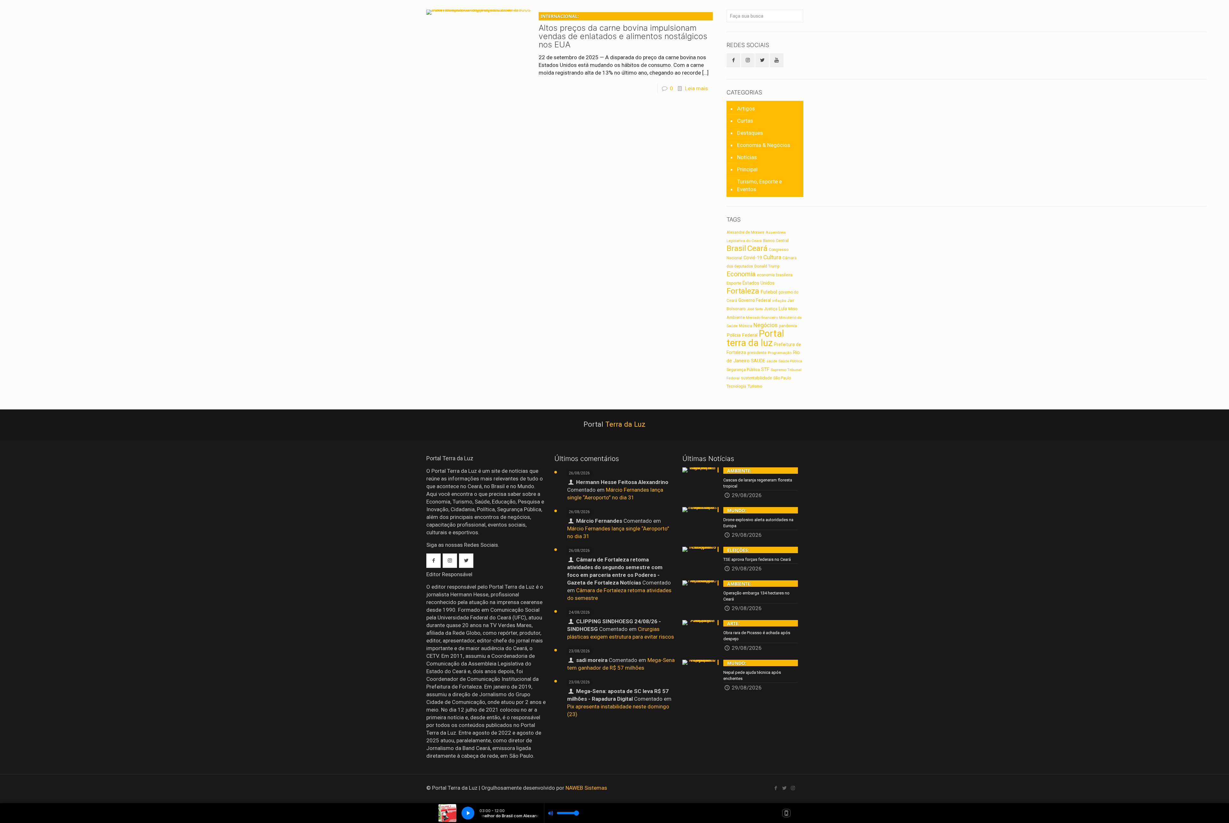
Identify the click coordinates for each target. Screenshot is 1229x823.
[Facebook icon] (775, 788)
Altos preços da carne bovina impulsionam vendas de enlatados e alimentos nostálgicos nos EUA (623, 31)
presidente (757, 353)
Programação (779, 353)
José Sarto (755, 309)
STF (765, 369)
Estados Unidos (759, 283)
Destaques (750, 133)
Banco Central (776, 240)
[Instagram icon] (793, 788)
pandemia (788, 326)
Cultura (772, 257)
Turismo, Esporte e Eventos (759, 185)
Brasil (736, 248)
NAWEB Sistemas (586, 788)
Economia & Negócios (763, 145)
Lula (783, 308)
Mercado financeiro (762, 317)
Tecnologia (736, 386)
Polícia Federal (742, 335)
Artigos (746, 108)
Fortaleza (743, 290)
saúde (772, 361)
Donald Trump (767, 266)
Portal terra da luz (755, 338)
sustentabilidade (756, 377)
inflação (779, 300)
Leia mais (696, 88)
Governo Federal (754, 300)
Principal (747, 169)
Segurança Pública (743, 369)
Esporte (734, 283)
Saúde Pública (790, 361)
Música (745, 326)
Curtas (745, 120)
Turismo (754, 386)
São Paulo (782, 378)
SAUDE (758, 361)
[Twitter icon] (784, 788)
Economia (741, 274)
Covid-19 (752, 258)
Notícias (747, 157)
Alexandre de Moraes (745, 232)
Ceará (757, 248)
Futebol (768, 292)
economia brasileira (774, 275)
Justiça (770, 309)
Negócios (765, 325)
